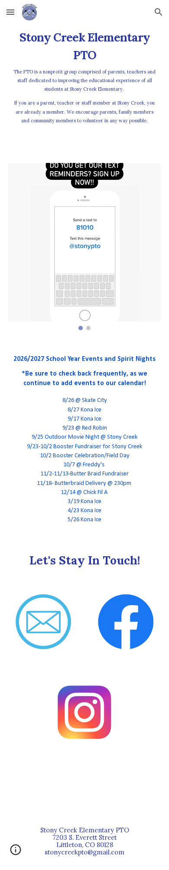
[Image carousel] (84, 246)
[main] (84, 82)
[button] (10, 12)
